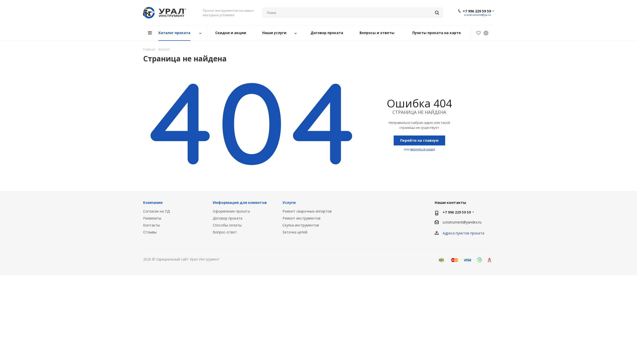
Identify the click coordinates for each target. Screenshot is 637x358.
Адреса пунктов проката (463, 233)
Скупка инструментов (300, 225)
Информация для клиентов (240, 202)
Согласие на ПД (156, 211)
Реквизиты (152, 218)
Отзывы (150, 232)
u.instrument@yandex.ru (462, 222)
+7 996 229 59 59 (477, 11)
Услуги (289, 202)
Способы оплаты (227, 225)
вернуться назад (422, 149)
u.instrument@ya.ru (477, 15)
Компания (152, 202)
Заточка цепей (294, 232)
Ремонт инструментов (301, 218)
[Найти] (437, 13)
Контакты (151, 225)
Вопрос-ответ (225, 232)
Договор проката (227, 218)
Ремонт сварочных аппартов (307, 211)
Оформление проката (231, 211)
